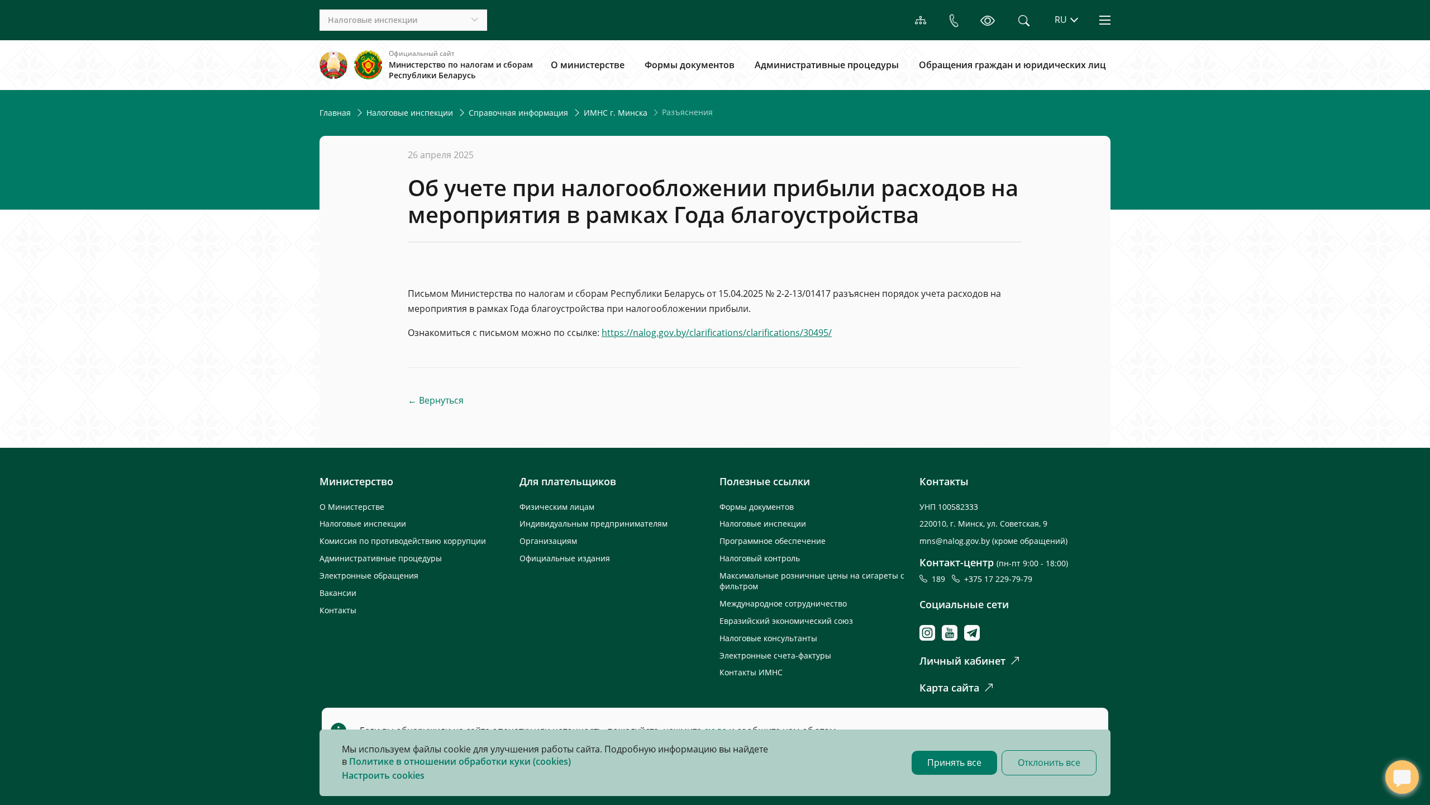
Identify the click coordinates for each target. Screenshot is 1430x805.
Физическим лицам (556, 506)
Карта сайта (949, 687)
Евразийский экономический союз (786, 620)
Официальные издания (564, 558)
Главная (335, 112)
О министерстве (588, 65)
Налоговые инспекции (409, 112)
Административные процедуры (827, 65)
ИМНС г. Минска (615, 112)
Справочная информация (518, 112)
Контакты (338, 610)
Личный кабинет (962, 660)
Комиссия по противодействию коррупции (403, 541)
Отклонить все (1049, 762)
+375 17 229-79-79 (998, 579)
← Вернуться (436, 400)
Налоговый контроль (759, 558)
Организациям (548, 541)
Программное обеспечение (772, 541)
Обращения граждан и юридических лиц (1012, 65)
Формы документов (690, 65)
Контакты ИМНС (751, 672)
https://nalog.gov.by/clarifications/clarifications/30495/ (717, 332)
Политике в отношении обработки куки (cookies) (460, 761)
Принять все (954, 762)
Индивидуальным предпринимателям (593, 523)
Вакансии (338, 593)
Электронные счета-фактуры (775, 655)
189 (941, 579)
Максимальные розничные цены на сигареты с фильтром (811, 580)
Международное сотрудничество (783, 603)
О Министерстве (352, 506)
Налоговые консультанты (768, 638)
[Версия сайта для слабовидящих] (987, 20)
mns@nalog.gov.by (955, 541)
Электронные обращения (369, 575)
